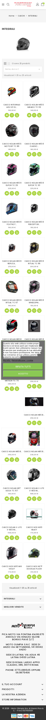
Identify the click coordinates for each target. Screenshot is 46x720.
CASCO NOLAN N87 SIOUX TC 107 (12, 489)
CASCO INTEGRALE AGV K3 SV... (11, 105)
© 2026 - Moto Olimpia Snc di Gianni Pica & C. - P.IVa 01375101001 (23, 709)
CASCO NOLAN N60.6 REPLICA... (12, 262)
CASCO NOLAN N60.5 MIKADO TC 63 (34, 105)
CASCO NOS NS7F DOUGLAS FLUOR (34, 567)
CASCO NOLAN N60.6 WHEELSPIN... (34, 301)
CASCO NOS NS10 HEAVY (34, 528)
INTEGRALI (9, 599)
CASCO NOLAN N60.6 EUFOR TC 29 (12, 184)
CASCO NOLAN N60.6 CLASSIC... (34, 144)
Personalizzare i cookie (22, 360)
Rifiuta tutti (23, 366)
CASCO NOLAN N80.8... (34, 415)
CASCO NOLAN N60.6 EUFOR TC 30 (34, 184)
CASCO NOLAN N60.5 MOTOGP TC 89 (11, 144)
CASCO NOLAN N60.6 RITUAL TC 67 (12, 301)
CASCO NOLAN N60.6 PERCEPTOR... (34, 223)
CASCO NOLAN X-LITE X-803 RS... (34, 489)
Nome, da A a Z (23, 69)
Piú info (7, 360)
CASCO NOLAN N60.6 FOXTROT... (12, 223)
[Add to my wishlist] (12, 115)
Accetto (23, 373)
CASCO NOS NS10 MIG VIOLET (12, 567)
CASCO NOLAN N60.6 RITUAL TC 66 (34, 262)
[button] (37, 4)
